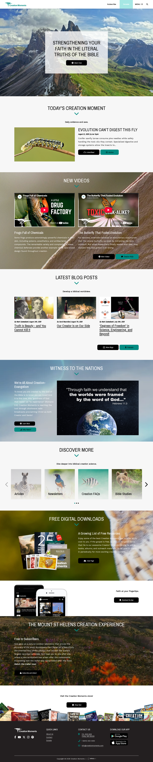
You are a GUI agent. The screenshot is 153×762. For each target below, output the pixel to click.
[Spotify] (32, 737)
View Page (90, 561)
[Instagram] (28, 737)
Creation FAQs (128, 256)
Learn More (26, 423)
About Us (49, 734)
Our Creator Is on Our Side (73, 325)
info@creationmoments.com (92, 745)
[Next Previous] (7, 484)
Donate (49, 740)
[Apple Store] (119, 742)
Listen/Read (90, 152)
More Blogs (109, 347)
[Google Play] (119, 736)
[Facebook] (15, 737)
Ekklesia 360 (91, 759)
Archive (110, 152)
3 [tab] (78, 503)
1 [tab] (74, 503)
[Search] (147, 4)
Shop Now (77, 705)
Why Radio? (26, 429)
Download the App (127, 600)
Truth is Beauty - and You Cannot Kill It (30, 327)
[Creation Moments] (15, 4)
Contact (49, 737)
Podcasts (130, 347)
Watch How (78, 63)
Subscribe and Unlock (29, 673)
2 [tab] (76, 503)
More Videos (105, 256)
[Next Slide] (146, 484)
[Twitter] (24, 737)
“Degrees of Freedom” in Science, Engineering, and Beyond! (115, 329)
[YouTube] (19, 737)
